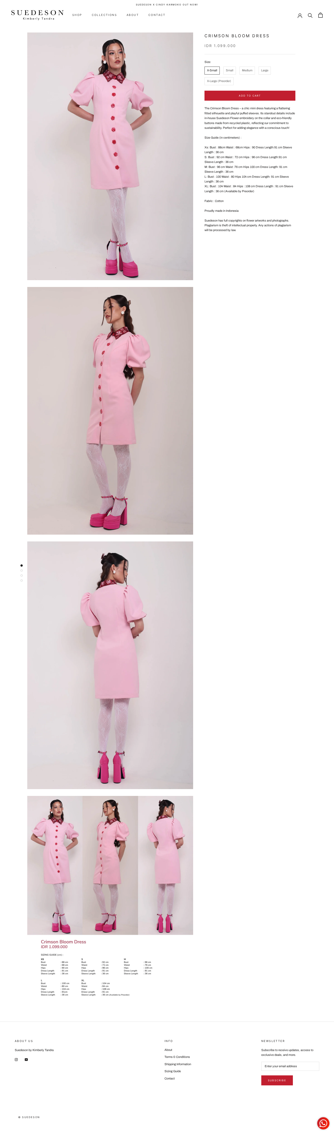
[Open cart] (320, 15)
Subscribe (277, 1080)
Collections (104, 15)
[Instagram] (16, 1059)
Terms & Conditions (177, 1057)
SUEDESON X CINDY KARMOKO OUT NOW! (167, 4)
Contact (157, 15)
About (133, 15)
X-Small (212, 70)
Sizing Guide (173, 1071)
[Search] (310, 15)
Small (229, 70)
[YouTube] (26, 1059)
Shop (77, 15)
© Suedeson (29, 1117)
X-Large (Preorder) (219, 80)
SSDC (34, 1122)
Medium (247, 70)
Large (264, 70)
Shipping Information (178, 1064)
